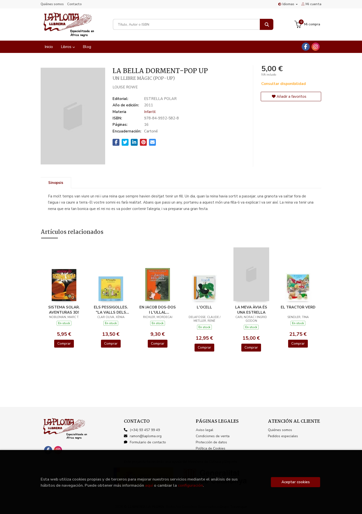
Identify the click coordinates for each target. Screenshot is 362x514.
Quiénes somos (52, 4)
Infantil (150, 111)
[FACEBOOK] (306, 47)
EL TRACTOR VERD (298, 307)
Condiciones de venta (213, 436)
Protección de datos (211, 442)
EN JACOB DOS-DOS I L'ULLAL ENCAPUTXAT (157, 310)
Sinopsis (55, 182)
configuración (190, 485)
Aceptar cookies (295, 482)
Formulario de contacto (148, 442)
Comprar (64, 343)
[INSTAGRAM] (316, 47)
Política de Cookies (210, 448)
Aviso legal (204, 430)
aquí (149, 485)
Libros (66, 46)
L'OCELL (204, 307)
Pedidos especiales (283, 436)
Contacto (74, 4)
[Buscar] (266, 24)
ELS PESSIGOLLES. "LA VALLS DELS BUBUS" (111, 310)
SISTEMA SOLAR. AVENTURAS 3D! (64, 310)
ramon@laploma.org (146, 436)
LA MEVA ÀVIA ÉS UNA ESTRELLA (251, 310)
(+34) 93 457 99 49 (145, 430)
